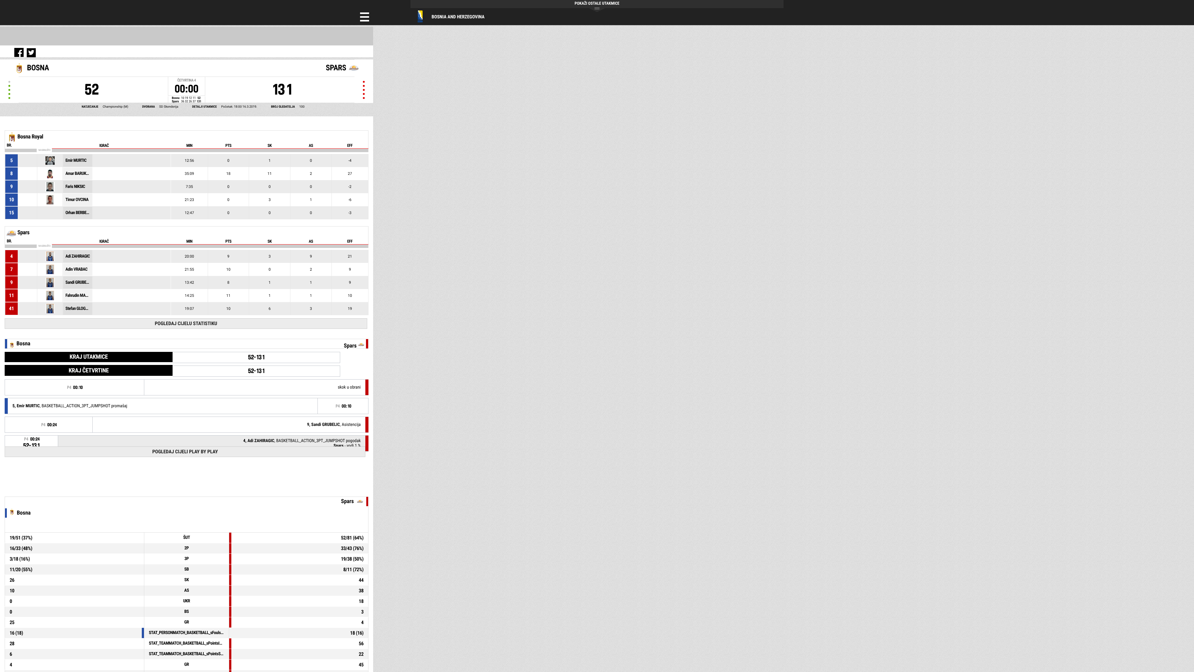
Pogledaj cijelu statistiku (186, 323)
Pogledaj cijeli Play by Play (185, 452)
